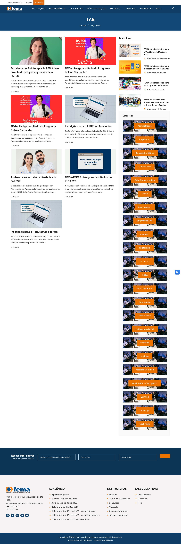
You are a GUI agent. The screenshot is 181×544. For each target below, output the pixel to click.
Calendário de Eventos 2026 (65, 507)
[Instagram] (8, 515)
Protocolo (39, 2)
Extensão (144, 234)
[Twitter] (22, 515)
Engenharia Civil (144, 220)
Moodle (29, 2)
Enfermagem (144, 207)
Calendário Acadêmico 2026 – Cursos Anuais (73, 511)
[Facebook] (12, 515)
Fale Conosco (144, 494)
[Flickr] (27, 515)
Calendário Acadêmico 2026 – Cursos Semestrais (75, 515)
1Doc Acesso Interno (118, 515)
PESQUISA (115, 8)
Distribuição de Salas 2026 (64, 503)
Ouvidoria (142, 498)
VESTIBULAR (145, 8)
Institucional (145, 315)
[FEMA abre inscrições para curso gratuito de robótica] (130, 83)
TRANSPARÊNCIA (57, 8)
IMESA (145, 275)
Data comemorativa (145, 180)
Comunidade (145, 166)
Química (145, 396)
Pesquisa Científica (145, 369)
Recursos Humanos (118, 511)
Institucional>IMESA (144, 329)
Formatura (145, 261)
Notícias (145, 356)
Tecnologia (144, 410)
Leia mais (15, 91)
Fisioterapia (144, 247)
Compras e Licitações (119, 498)
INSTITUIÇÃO (38, 8)
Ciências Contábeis (144, 153)
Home (83, 25)
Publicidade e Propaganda (144, 383)
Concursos (114, 503)
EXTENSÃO (129, 8)
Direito (144, 193)
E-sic (140, 503)
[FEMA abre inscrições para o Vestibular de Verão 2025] (130, 67)
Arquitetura (144, 139)
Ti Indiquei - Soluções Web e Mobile (98, 540)
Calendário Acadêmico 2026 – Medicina (70, 519)
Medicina (144, 342)
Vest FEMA (145, 424)
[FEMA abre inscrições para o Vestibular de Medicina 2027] (130, 50)
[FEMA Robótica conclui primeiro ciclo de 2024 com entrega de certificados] (130, 100)
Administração (145, 126)
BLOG (158, 8)
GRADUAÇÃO (76, 8)
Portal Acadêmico (15, 2)
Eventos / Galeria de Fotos (64, 498)
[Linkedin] (17, 515)
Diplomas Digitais (60, 494)
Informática (144, 302)
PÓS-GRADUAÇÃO (96, 8)
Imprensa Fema (144, 288)
